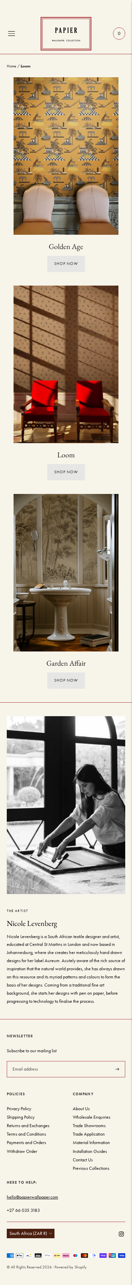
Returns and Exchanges (28, 1125)
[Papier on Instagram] (121, 1235)
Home (11, 66)
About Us (81, 1109)
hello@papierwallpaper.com (32, 1197)
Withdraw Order (22, 1151)
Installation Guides (90, 1151)
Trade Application (89, 1134)
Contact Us (83, 1160)
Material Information (91, 1142)
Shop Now (66, 263)
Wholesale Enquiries (91, 1117)
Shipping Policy (21, 1117)
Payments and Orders (26, 1142)
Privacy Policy (19, 1109)
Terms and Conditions (26, 1134)
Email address (25, 1060)
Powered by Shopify (70, 1267)
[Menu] (11, 33)
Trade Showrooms (89, 1125)
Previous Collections (91, 1168)
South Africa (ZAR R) (28, 1233)
